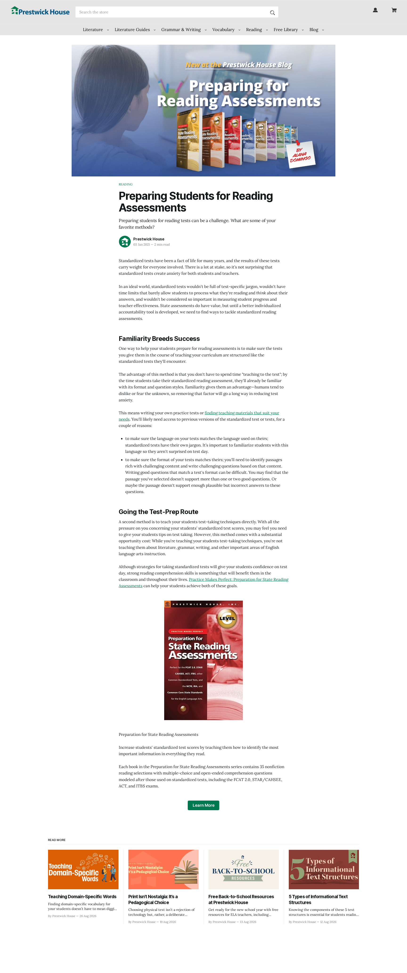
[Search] (272, 12)
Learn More (204, 805)
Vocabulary (224, 29)
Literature (93, 29)
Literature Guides (133, 29)
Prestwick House (148, 239)
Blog (314, 29)
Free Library (286, 29)
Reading (254, 29)
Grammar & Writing (181, 29)
